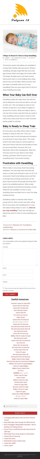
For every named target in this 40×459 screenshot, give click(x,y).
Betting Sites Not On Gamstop (20, 357)
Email (5, 275)
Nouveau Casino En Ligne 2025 (20, 303)
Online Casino (21, 317)
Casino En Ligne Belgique (20, 366)
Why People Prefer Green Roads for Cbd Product (19, 434)
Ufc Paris (21, 371)
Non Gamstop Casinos (21, 315)
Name (5, 268)
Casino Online (21, 377)
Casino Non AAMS (10, 443)
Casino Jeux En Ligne (20, 375)
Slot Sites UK (21, 343)
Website (5, 282)
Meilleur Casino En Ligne (20, 380)
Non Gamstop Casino (20, 310)
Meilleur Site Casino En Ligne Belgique (20, 364)
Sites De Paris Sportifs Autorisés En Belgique (21, 361)
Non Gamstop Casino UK (20, 354)
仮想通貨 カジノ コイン (20, 373)
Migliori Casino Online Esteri (20, 368)
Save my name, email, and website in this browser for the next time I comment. (19, 289)
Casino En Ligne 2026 (20, 384)
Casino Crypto (8, 445)
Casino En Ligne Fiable (21, 398)
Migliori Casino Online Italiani (20, 359)
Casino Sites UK (21, 313)
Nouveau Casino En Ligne (20, 387)
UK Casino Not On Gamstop (20, 347)
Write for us (7, 454)
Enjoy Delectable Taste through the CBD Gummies (19, 422)
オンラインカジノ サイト (21, 322)
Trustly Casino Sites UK (20, 350)
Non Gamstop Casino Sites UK (20, 326)
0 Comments (13, 59)
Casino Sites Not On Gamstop (20, 340)
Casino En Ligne (21, 352)
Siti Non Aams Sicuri (20, 382)
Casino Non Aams (9, 438)
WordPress (20, 456)
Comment (5, 247)
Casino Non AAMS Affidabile (20, 394)
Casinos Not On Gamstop (21, 306)
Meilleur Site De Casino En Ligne (21, 336)
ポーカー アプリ (21, 396)
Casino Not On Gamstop (20, 308)
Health (33, 58)
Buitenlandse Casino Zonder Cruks (14, 441)
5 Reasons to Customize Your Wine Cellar (23, 229)
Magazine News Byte (24, 454)
